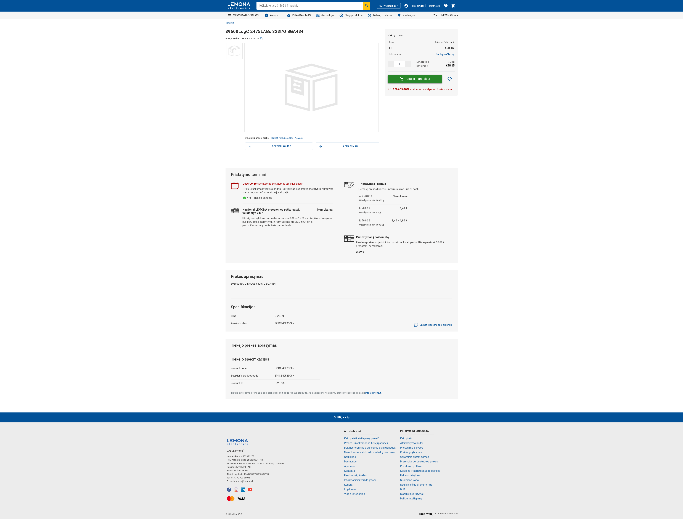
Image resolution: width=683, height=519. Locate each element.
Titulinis (230, 23)
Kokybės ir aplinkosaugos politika (420, 470)
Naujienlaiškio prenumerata (416, 484)
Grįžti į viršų (342, 417)
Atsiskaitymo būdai (411, 443)
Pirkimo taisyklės (410, 475)
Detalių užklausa (382, 15)
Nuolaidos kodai (409, 480)
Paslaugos (409, 15)
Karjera (348, 484)
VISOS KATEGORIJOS (246, 15)
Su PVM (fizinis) (387, 5)
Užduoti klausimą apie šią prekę (436, 325)
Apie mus (349, 466)
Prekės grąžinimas (411, 452)
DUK (402, 489)
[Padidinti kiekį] (391, 64)
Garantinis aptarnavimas (414, 457)
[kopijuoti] (261, 38)
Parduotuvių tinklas (355, 475)
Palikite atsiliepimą (411, 498)
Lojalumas (350, 489)
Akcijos (274, 15)
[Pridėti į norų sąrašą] (450, 79)
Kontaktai (349, 470)
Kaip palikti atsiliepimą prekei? (362, 438)
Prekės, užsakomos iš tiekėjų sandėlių (366, 443)
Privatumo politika (411, 466)
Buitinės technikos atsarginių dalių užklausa (370, 447)
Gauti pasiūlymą (445, 54)
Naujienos (350, 457)
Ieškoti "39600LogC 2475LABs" (287, 138)
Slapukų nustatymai (411, 494)
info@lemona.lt (373, 392)
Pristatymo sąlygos (411, 447)
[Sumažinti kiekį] (408, 64)
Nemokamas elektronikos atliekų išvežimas (370, 452)
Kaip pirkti (406, 438)
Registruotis (433, 5)
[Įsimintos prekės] (446, 6)
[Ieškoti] (366, 5)
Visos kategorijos (354, 494)
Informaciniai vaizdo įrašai (360, 480)
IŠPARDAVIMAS (301, 15)
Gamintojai (327, 15)
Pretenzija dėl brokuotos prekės (419, 461)
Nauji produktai (353, 15)
